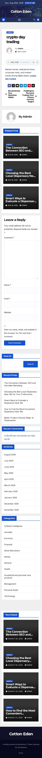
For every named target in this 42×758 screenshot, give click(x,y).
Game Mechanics (12, 550)
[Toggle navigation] (19, 19)
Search (7, 356)
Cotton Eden (21, 11)
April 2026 (9, 479)
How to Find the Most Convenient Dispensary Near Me (20, 713)
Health (7, 569)
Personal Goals (11, 590)
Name (7, 285)
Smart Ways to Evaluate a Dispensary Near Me (21, 201)
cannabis (8, 532)
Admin (20, 48)
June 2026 (9, 467)
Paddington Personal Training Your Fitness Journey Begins (28, 96)
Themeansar (22, 747)
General (10, 32)
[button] (34, 20)
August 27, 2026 (15, 717)
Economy (8, 538)
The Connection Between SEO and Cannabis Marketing (19, 150)
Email (7, 299)
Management (10, 584)
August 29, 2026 (15, 639)
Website (7, 312)
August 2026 (10, 454)
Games (7, 557)
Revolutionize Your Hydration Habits (14, 94)
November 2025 (11, 510)
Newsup (36, 744)
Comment (9, 237)
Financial (8, 544)
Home (21, 753)
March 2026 (9, 485)
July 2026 (8, 461)
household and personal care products (17, 576)
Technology (9, 596)
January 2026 (10, 497)
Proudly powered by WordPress (14, 744)
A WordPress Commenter (15, 436)
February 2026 (11, 491)
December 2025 (11, 504)
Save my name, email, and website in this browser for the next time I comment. (20, 333)
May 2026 (8, 473)
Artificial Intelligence (13, 526)
